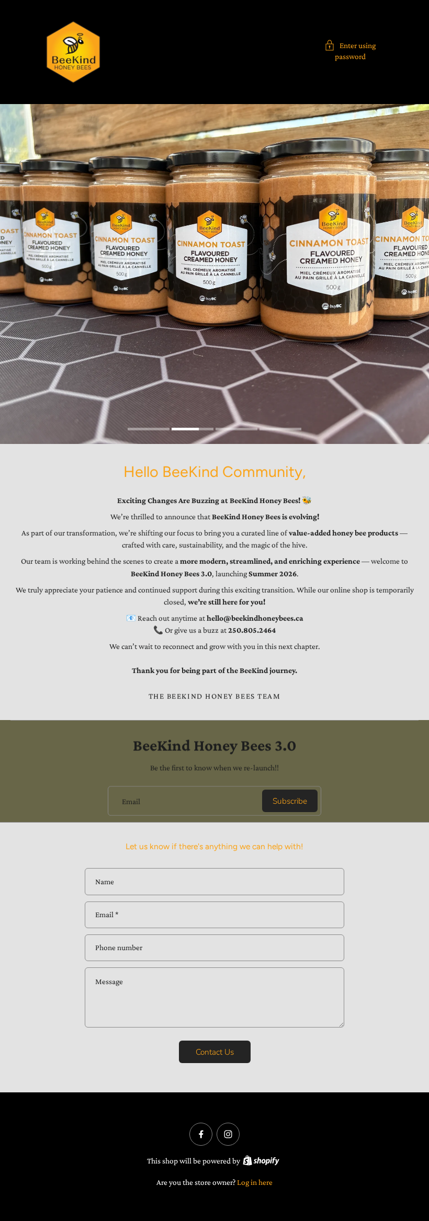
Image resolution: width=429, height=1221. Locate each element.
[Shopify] (261, 1160)
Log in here (255, 1182)
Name (104, 881)
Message (109, 981)
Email (131, 800)
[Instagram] (228, 1134)
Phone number (118, 947)
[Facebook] (200, 1134)
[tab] (149, 430)
